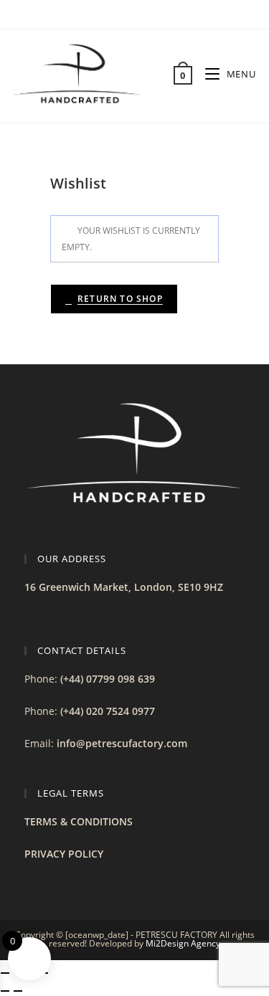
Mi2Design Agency (183, 943)
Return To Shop (120, 299)
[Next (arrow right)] (18, 991)
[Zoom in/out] (5, 973)
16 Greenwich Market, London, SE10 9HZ (123, 587)
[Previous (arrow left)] (5, 991)
